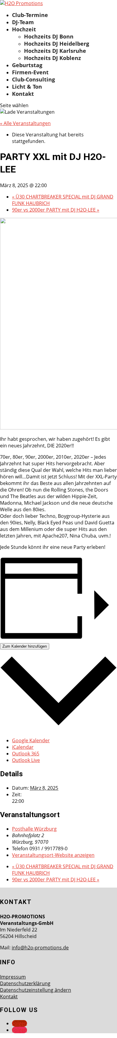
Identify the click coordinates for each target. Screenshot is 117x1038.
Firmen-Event (30, 72)
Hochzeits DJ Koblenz (52, 57)
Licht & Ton (27, 86)
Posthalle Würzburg (34, 829)
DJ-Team (23, 22)
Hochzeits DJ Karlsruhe (55, 50)
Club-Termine (30, 15)
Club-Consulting (33, 79)
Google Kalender (31, 740)
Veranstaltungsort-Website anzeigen (53, 855)
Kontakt (23, 93)
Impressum (13, 977)
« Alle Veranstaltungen (25, 123)
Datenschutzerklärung (25, 983)
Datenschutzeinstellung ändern (35, 990)
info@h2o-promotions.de (40, 947)
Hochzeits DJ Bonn (49, 36)
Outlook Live (26, 760)
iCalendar (23, 747)
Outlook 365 (25, 753)
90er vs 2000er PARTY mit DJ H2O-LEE (55, 210)
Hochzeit (24, 29)
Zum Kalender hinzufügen (24, 646)
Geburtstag (27, 65)
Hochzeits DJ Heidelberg (56, 43)
